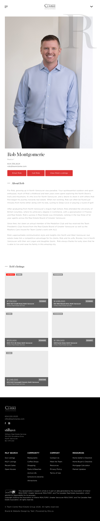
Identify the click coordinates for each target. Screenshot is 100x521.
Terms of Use (55, 473)
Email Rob (17, 173)
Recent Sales (10, 465)
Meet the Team (56, 462)
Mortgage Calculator (81, 465)
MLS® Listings (10, 462)
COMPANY (55, 453)
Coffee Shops (33, 462)
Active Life (31, 473)
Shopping (31, 465)
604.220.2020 (11, 416)
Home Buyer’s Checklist (82, 462)
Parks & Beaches (34, 469)
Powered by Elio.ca (45, 511)
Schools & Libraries (35, 477)
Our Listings (10, 458)
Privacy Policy (56, 469)
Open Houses (10, 469)
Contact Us (54, 458)
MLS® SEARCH (11, 453)
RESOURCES (78, 453)
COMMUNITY (33, 453)
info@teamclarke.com (14, 419)
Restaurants (32, 458)
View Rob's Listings (59, 173)
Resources (54, 465)
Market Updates (79, 469)
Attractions (32, 481)
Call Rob (36, 173)
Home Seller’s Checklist (82, 458)
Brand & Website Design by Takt (19, 511)
